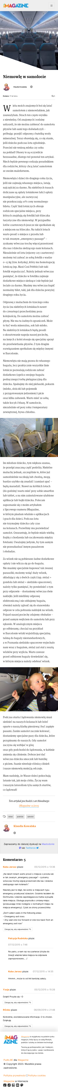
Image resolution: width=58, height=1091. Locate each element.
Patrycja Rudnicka (18, 938)
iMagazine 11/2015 (29, 805)
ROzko (6, 1009)
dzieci (10, 817)
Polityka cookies (37, 1075)
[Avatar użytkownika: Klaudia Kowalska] (6, 828)
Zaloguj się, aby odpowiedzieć (16, 929)
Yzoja (6, 989)
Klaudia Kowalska (20, 87)
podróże (20, 817)
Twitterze (31, 847)
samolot (30, 817)
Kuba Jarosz (9, 866)
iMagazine (25, 1036)
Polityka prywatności (15, 1075)
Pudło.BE (8, 1059)
